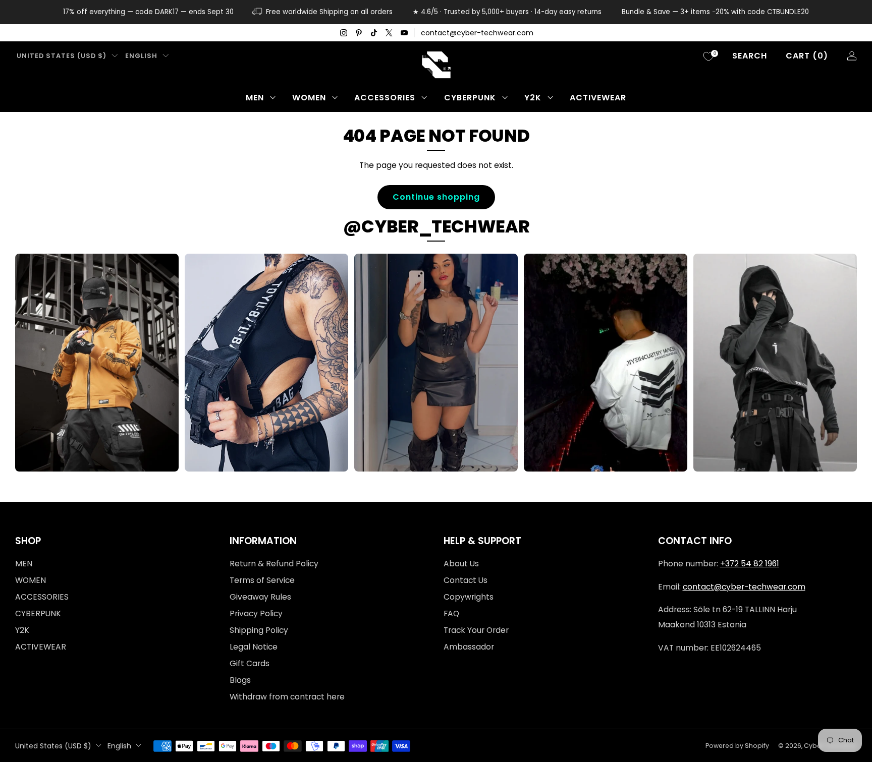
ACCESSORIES (384, 97)
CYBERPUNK (470, 97)
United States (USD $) (61, 55)
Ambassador (469, 646)
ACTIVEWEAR (598, 97)
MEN (255, 97)
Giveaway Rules (260, 597)
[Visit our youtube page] (404, 32)
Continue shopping (436, 197)
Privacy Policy (256, 613)
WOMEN (309, 97)
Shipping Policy (259, 630)
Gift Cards (249, 663)
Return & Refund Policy (274, 563)
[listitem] (148, 12)
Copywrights (469, 597)
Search (749, 56)
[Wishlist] (708, 56)
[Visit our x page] (389, 32)
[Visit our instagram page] (343, 32)
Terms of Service (262, 580)
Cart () (807, 56)
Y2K (532, 97)
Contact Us (465, 580)
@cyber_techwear (436, 226)
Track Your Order (476, 630)
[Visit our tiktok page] (374, 32)
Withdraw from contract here (287, 696)
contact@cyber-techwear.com (477, 33)
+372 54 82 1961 (749, 563)
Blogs (240, 680)
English (141, 55)
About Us (461, 563)
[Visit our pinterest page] (358, 32)
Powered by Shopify (737, 745)
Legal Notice (254, 646)
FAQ (451, 613)
